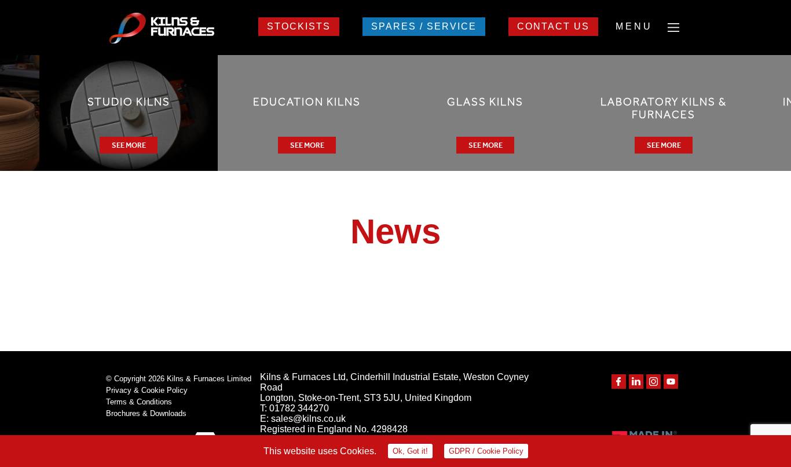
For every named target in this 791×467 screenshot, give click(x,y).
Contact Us (553, 26)
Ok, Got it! (410, 451)
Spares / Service (424, 26)
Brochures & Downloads (146, 413)
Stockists (299, 26)
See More (129, 145)
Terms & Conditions (139, 401)
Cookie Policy (486, 451)
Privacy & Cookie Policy (147, 390)
